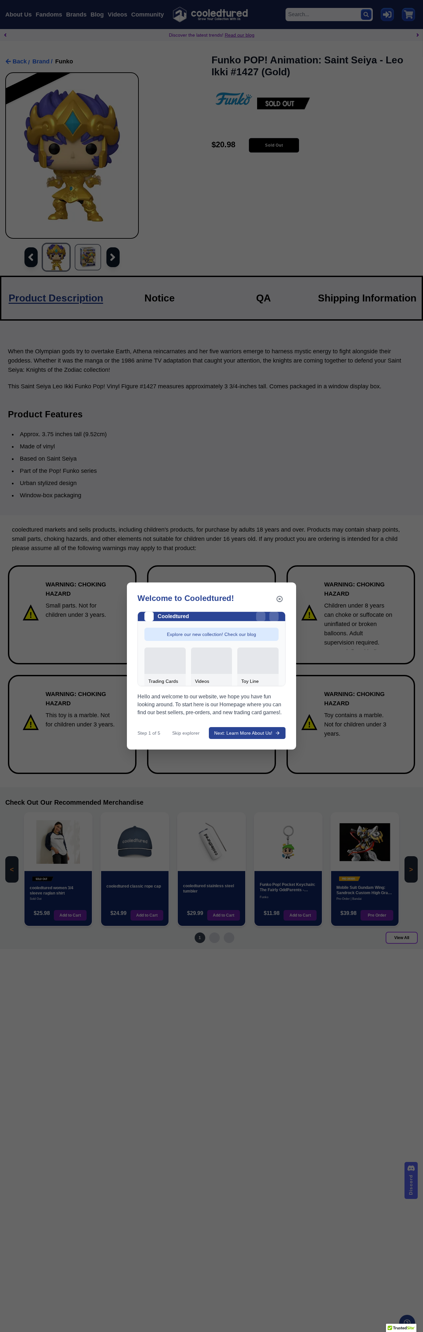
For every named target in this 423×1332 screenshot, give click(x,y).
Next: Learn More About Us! (243, 733)
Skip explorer (186, 733)
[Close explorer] (280, 599)
